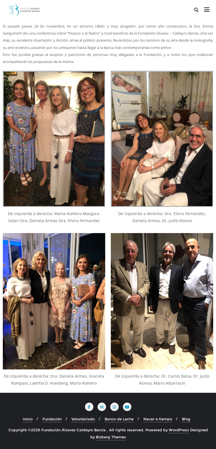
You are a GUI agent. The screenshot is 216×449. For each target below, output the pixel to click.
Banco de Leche (119, 419)
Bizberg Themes (111, 437)
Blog (186, 419)
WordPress (179, 430)
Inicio (28, 419)
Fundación (52, 419)
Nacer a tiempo (157, 419)
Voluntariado (83, 419)
